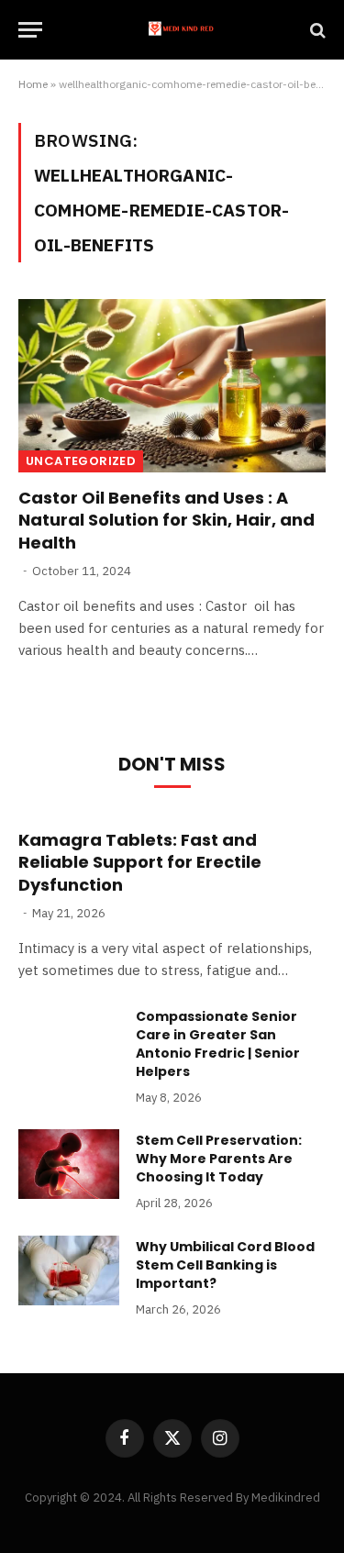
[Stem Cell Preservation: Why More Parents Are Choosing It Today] (68, 1164)
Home (33, 84)
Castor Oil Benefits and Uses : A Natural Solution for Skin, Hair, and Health (166, 520)
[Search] (316, 29)
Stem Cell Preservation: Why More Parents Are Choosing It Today (219, 1158)
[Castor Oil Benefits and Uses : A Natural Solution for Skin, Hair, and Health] (172, 385)
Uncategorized (81, 461)
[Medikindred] (181, 30)
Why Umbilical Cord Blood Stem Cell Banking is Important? (225, 1264)
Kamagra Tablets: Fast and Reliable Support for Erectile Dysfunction (139, 862)
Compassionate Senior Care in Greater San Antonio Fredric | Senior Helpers (218, 1044)
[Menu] (30, 29)
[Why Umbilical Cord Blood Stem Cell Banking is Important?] (68, 1270)
